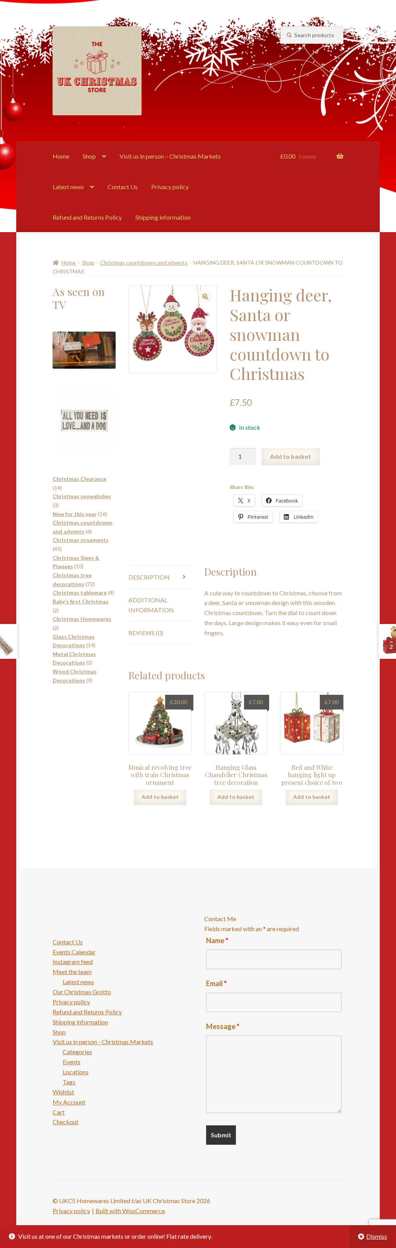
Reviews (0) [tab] (145, 632)
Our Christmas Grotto (82, 991)
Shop (89, 156)
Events (71, 1061)
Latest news (68, 186)
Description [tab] (149, 577)
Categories (77, 1051)
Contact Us (123, 186)
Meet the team (72, 971)
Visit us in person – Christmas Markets (170, 156)
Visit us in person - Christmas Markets (103, 1041)
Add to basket (290, 456)
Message (222, 1026)
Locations (76, 1071)
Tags (69, 1082)
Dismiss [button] (376, 1236)
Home (61, 156)
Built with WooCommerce (130, 1210)
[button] (205, 297)
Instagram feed (73, 961)
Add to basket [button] (160, 796)
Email (216, 983)
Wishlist (63, 1092)
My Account (69, 1102)
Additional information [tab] (151, 605)
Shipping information (163, 217)
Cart (59, 1112)
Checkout (66, 1121)
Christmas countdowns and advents (144, 262)
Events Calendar (74, 952)
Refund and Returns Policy (87, 217)
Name (217, 940)
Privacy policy (170, 186)
